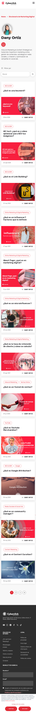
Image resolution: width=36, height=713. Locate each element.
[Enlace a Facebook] (14, 625)
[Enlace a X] (17, 625)
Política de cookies (26, 658)
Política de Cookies (10, 700)
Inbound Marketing (11, 382)
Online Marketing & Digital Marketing (17, 212)
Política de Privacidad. (13, 692)
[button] (34, 3)
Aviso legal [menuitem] (24, 643)
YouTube (7, 423)
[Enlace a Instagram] (7, 625)
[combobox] (15, 74)
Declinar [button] (24, 708)
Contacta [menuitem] (5, 660)
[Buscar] (32, 74)
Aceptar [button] (11, 708)
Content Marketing (11, 549)
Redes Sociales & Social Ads (14, 506)
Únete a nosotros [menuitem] (8, 654)
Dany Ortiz (28, 117)
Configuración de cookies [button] (18, 704)
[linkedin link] (3, 44)
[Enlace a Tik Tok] (21, 625)
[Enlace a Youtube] (4, 625)
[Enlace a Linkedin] (10, 625)
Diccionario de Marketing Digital (21, 17)
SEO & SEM (8, 86)
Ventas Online (25, 382)
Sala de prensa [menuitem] (7, 657)
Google (17, 466)
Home (3, 17)
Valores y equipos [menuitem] (8, 650)
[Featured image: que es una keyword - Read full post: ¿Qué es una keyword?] (18, 106)
